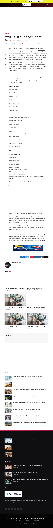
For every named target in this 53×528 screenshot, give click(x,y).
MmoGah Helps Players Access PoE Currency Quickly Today (26, 409)
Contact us (19, 518)
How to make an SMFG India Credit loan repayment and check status (28, 376)
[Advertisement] (26, 18)
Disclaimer (42, 518)
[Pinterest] (6, 61)
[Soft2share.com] (26, 5)
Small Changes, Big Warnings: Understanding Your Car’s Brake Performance (30, 479)
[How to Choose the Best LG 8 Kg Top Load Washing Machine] (8, 417)
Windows (7, 33)
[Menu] (5, 4)
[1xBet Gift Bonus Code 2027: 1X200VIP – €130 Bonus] (8, 474)
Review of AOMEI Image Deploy (12, 326)
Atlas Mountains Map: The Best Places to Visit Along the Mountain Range (29, 422)
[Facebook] (6, 51)
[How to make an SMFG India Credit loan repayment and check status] (8, 378)
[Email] (6, 64)
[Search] (47, 4)
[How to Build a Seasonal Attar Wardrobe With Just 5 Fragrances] (8, 467)
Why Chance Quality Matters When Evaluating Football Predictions (28, 396)
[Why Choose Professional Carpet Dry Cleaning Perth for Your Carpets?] (8, 404)
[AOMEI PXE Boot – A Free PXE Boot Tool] (37, 319)
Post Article (35, 520)
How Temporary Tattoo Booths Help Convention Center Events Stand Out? (29, 389)
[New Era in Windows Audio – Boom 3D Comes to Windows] (37, 300)
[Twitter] (6, 55)
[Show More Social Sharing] (45, 44)
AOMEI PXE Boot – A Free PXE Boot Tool (36, 326)
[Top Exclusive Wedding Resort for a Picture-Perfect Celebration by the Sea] (8, 384)
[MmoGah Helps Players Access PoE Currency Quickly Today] (8, 410)
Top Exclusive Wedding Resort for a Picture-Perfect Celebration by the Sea (30, 383)
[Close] (52, 1)
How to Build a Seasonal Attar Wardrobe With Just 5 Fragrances (27, 465)
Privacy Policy (34, 518)
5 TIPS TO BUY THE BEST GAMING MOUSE (14, 307)
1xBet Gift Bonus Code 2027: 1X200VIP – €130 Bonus (25, 472)
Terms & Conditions (19, 520)
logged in (13, 338)
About (12, 518)
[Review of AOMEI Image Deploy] (15, 319)
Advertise (26, 518)
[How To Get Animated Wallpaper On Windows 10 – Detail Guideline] (37, 281)
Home (7, 518)
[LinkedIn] (6, 58)
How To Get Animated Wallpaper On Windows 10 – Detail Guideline (35, 289)
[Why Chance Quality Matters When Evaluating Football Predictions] (8, 397)
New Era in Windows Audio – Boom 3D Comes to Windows (36, 308)
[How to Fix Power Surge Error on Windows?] (15, 281)
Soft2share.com (11, 40)
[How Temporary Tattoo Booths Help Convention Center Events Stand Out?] (8, 391)
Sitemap (28, 520)
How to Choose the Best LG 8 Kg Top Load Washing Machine (26, 415)
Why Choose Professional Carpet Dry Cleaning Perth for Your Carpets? (29, 402)
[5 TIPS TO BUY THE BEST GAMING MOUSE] (15, 300)
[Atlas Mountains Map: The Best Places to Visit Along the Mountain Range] (8, 423)
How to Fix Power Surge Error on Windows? (15, 288)
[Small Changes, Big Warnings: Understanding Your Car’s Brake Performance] (8, 481)
